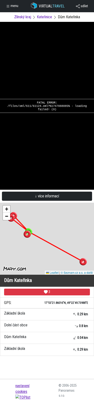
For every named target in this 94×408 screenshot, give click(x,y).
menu (14, 6)
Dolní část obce (46, 325)
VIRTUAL (52, 6)
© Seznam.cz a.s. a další (77, 272)
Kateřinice (44, 17)
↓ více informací (47, 196)
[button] (83, 261)
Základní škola (46, 313)
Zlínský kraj (22, 17)
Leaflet (54, 272)
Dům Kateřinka (46, 337)
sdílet (84, 6)
